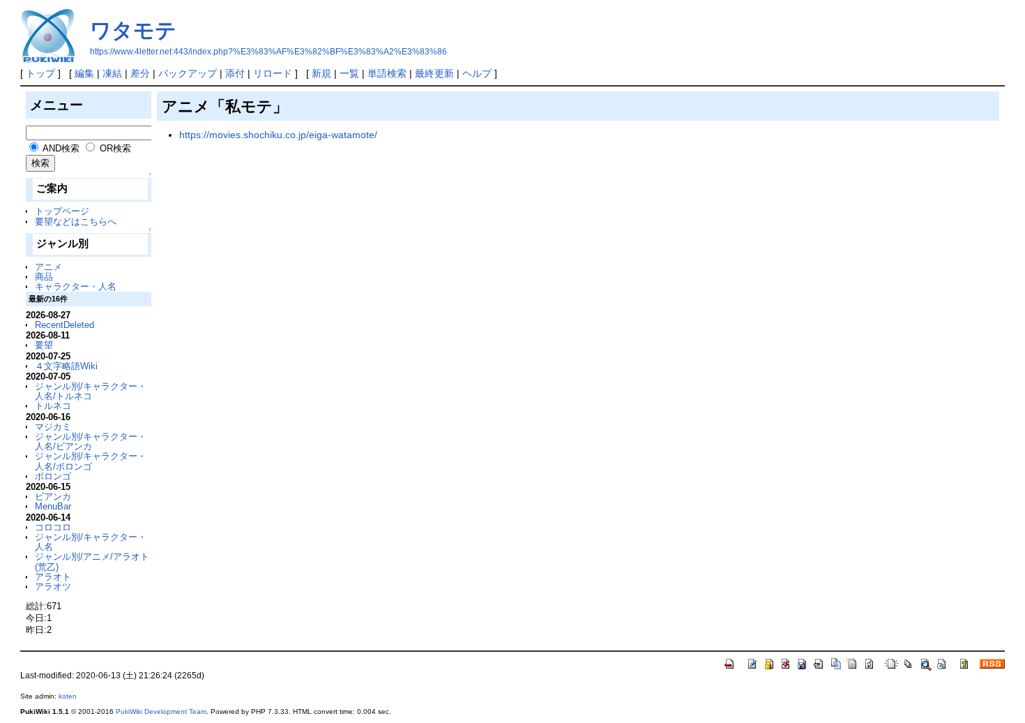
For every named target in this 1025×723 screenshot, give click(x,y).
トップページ (62, 211)
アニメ (48, 267)
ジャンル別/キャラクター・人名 (90, 542)
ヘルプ (477, 73)
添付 (235, 73)
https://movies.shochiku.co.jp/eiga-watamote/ (278, 134)
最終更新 (434, 73)
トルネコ (53, 406)
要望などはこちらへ (75, 221)
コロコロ (53, 527)
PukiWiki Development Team (161, 711)
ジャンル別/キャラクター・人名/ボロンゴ (90, 461)
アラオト (53, 577)
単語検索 (387, 73)
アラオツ (53, 586)
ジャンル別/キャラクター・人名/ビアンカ (90, 441)
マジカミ (53, 427)
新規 (321, 73)
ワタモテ (133, 30)
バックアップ (187, 73)
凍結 (112, 73)
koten (68, 696)
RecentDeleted (64, 325)
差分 (140, 73)
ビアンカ (53, 496)
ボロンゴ (53, 476)
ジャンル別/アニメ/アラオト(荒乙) (92, 561)
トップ (40, 73)
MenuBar (53, 506)
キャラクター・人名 (75, 286)
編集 (84, 73)
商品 (44, 276)
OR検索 (115, 148)
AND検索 (61, 148)
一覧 (349, 73)
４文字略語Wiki (66, 366)
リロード (272, 73)
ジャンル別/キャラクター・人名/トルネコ (90, 391)
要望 (44, 345)
